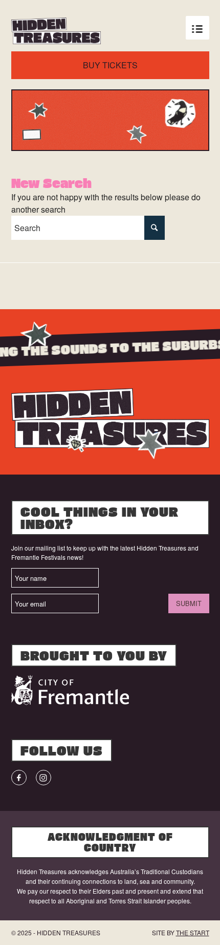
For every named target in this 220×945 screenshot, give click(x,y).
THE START (192, 932)
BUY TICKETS (110, 65)
